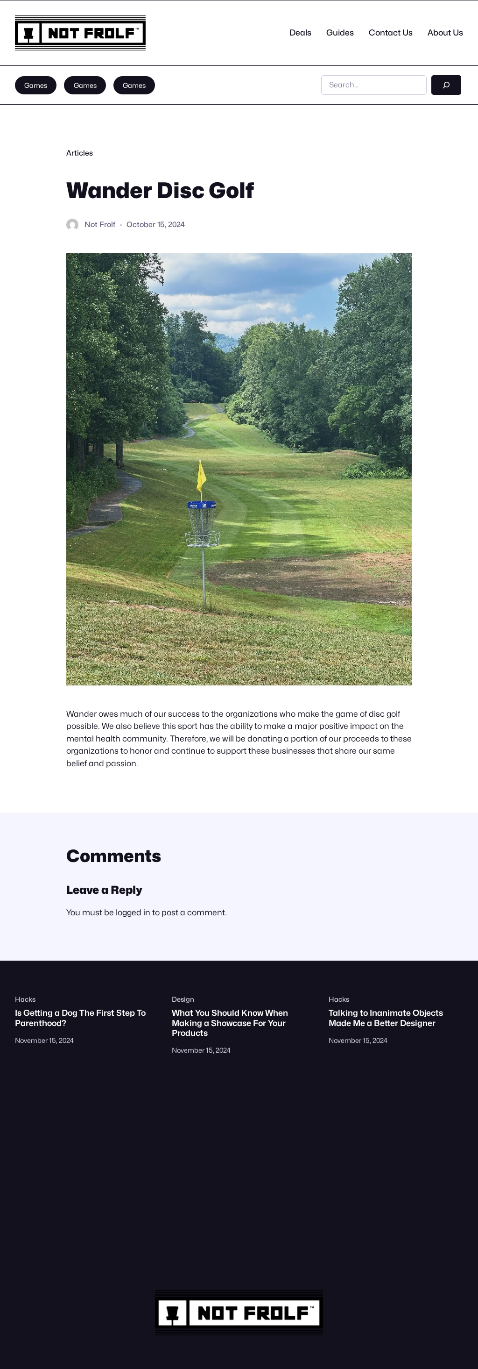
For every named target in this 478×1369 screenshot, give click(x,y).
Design (183, 999)
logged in (133, 912)
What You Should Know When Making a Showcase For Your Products (230, 1022)
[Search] (446, 85)
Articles (79, 153)
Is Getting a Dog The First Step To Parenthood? (80, 1017)
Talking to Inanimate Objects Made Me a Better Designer (386, 1017)
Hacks (25, 999)
